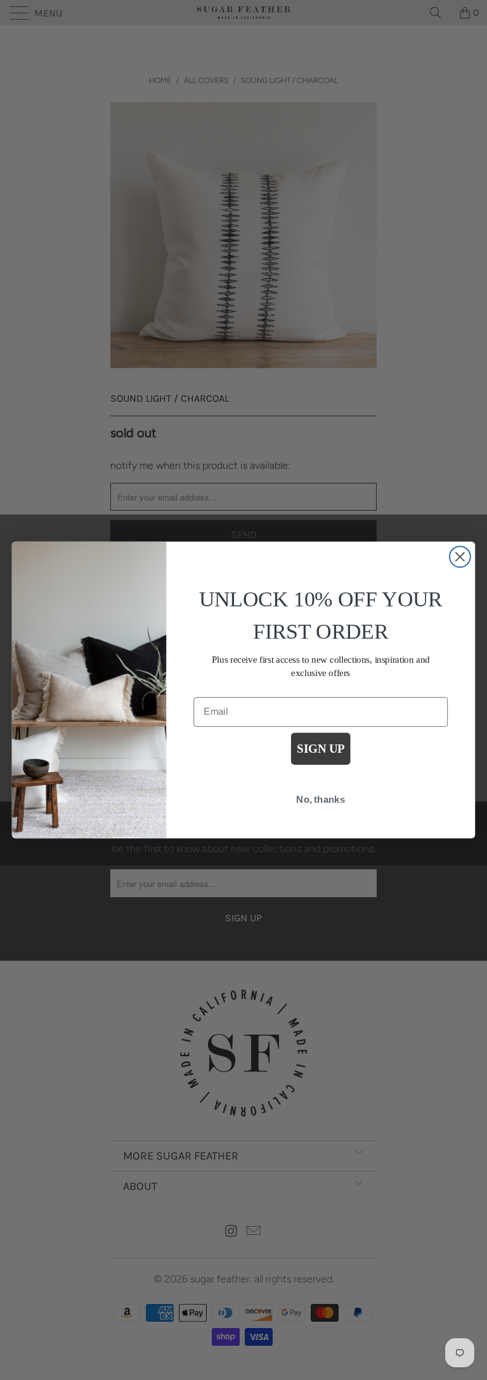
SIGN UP (320, 749)
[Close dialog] (460, 556)
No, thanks (320, 800)
